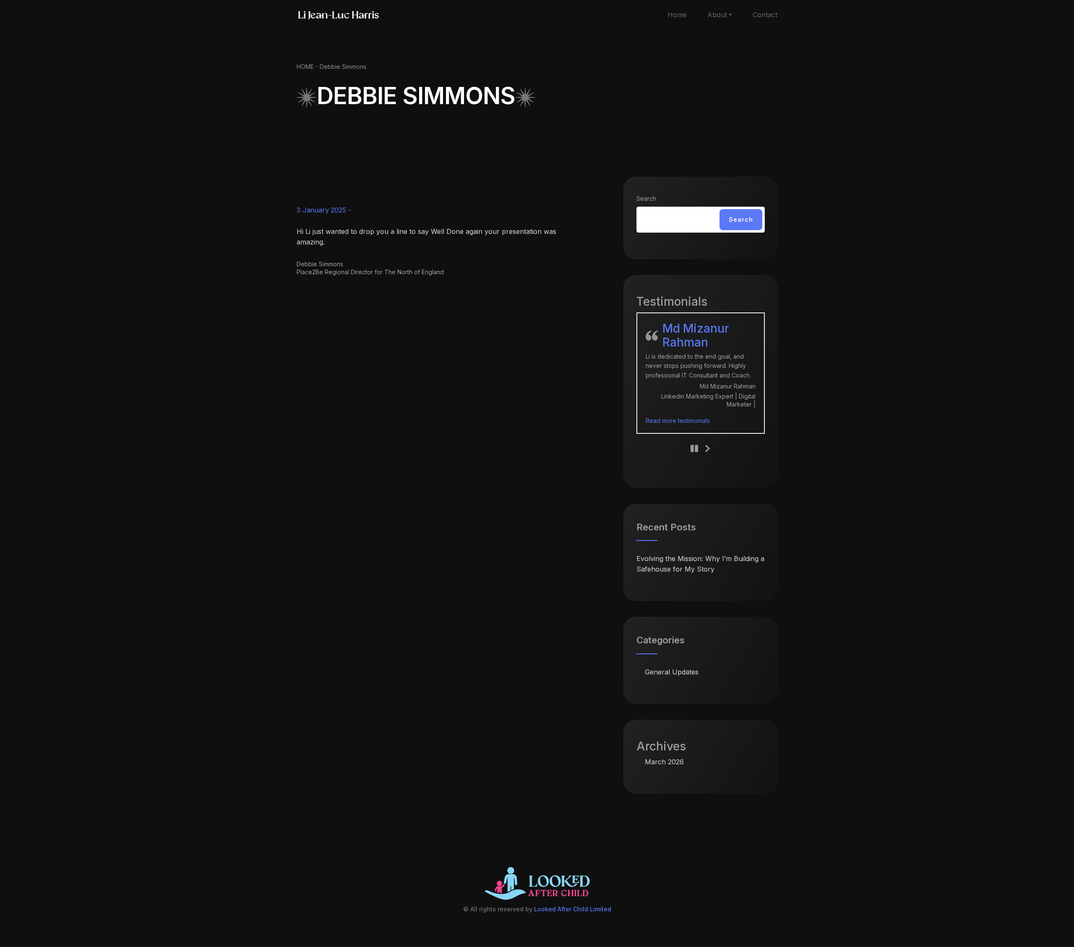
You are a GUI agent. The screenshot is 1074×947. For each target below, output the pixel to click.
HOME (305, 66)
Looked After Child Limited (572, 909)
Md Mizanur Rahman (695, 335)
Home (677, 14)
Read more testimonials (678, 420)
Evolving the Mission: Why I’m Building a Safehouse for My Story (700, 563)
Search (646, 198)
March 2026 (664, 762)
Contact (765, 14)
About (717, 14)
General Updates (672, 672)
